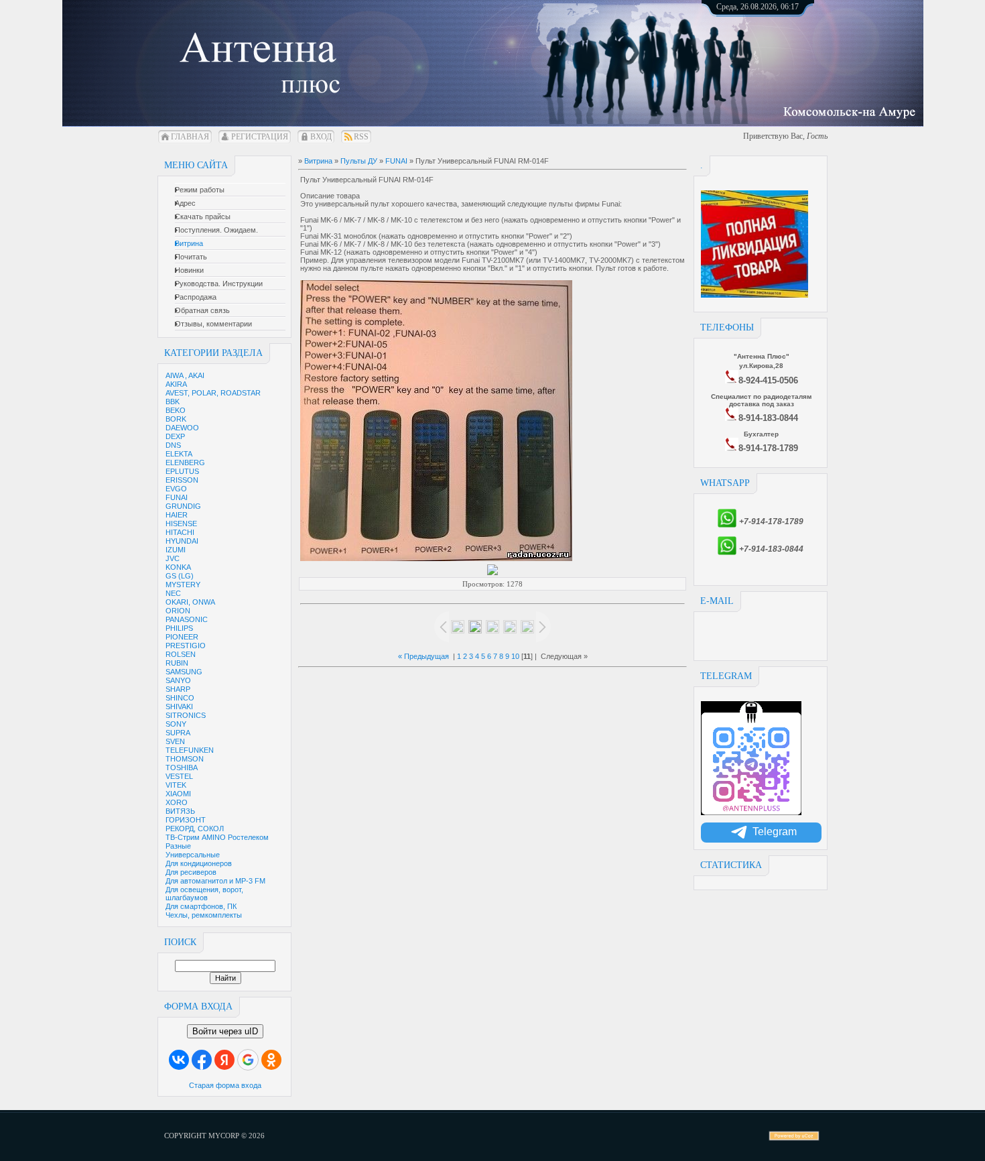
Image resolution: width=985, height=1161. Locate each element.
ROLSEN (181, 654)
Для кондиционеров (199, 863)
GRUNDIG (183, 506)
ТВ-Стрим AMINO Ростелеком (217, 837)
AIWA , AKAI (185, 375)
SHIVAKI (179, 706)
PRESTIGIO (186, 645)
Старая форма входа (225, 1085)
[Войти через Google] (248, 1060)
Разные (178, 846)
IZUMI (176, 550)
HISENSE (181, 524)
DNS (173, 445)
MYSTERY (183, 584)
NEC (173, 593)
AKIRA (176, 384)
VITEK (176, 785)
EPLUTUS (182, 471)
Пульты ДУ (358, 161)
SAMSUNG (184, 672)
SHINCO (180, 698)
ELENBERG (185, 463)
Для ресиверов (191, 872)
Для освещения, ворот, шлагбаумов (204, 893)
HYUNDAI (182, 541)
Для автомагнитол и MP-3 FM (215, 881)
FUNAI (177, 497)
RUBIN (177, 663)
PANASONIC (187, 619)
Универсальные (193, 855)
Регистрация (259, 136)
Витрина (318, 161)
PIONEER (182, 637)
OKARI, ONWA (190, 602)
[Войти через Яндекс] (224, 1060)
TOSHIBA (182, 767)
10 (515, 656)
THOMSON (185, 759)
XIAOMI (178, 794)
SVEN (175, 741)
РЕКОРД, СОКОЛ (195, 828)
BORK (176, 419)
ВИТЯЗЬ (180, 811)
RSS (361, 136)
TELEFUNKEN (190, 750)
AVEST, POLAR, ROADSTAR (213, 393)
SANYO (178, 680)
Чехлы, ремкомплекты (204, 915)
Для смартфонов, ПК (201, 906)
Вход (321, 136)
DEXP (175, 436)
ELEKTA (179, 454)
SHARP (178, 689)
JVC (173, 558)
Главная (190, 136)
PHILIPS (179, 628)
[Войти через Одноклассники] (271, 1060)
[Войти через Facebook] (202, 1060)
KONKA (178, 567)
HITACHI (180, 532)
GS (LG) (180, 576)
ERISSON (182, 480)
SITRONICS (186, 715)
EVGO (176, 489)
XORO (177, 802)
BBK (173, 402)
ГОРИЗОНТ (186, 820)
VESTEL (179, 776)
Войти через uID (225, 1031)
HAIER (177, 515)
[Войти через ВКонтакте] (179, 1060)
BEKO (176, 410)
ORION (178, 611)
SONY (176, 724)
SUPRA (178, 733)
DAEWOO (182, 428)
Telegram (774, 831)
